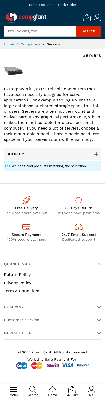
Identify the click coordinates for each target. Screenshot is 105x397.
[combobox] (40, 31)
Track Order (67, 5)
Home (9, 44)
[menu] (13, 389)
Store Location (40, 5)
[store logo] (25, 17)
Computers (31, 44)
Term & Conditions (22, 290)
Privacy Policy (17, 282)
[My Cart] (87, 17)
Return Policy (17, 274)
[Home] (52, 386)
